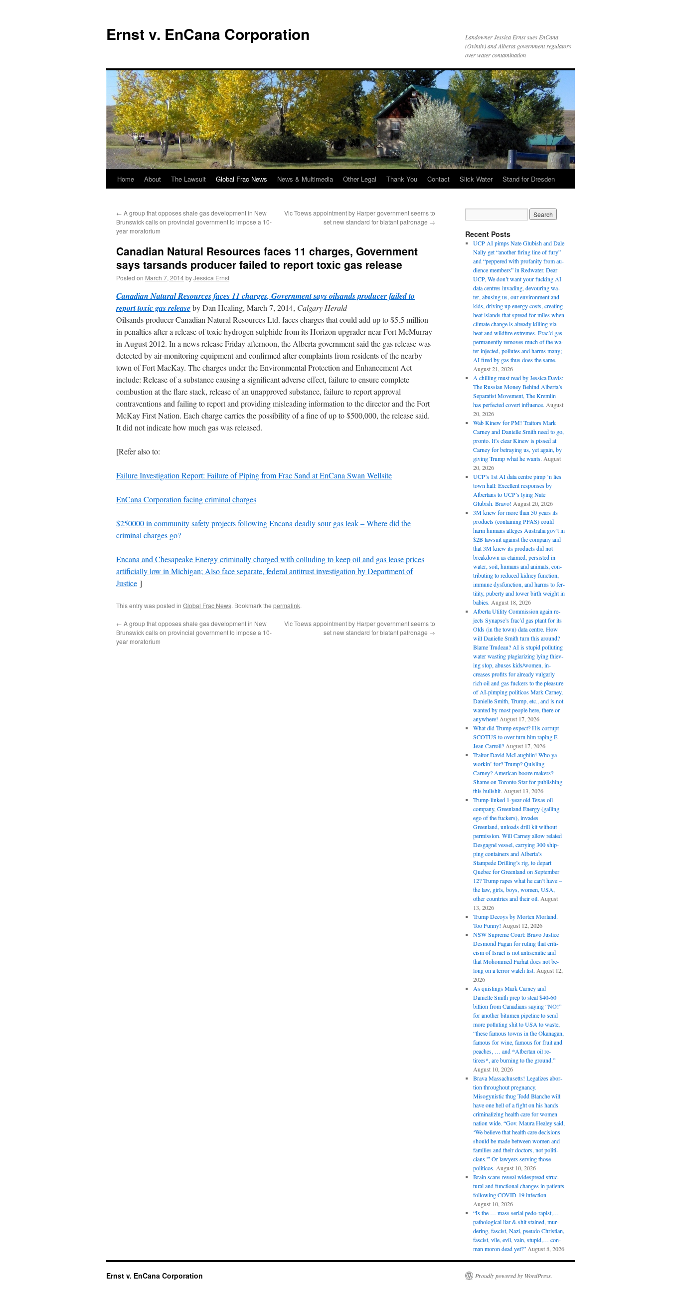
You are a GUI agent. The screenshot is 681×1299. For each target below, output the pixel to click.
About (152, 179)
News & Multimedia (305, 179)
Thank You (401, 179)
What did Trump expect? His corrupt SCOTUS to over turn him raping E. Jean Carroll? (516, 737)
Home (125, 179)
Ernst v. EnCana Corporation (208, 33)
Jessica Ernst (211, 277)
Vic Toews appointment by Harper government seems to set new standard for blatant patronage (359, 217)
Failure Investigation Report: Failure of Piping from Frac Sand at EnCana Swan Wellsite (254, 475)
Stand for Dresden (529, 179)
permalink (286, 605)
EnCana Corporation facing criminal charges (186, 499)
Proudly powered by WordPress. (513, 1276)
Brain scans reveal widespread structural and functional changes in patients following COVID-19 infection (518, 1186)
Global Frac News (241, 179)
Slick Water (476, 179)
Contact (438, 179)
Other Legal (359, 179)
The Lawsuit (188, 179)
